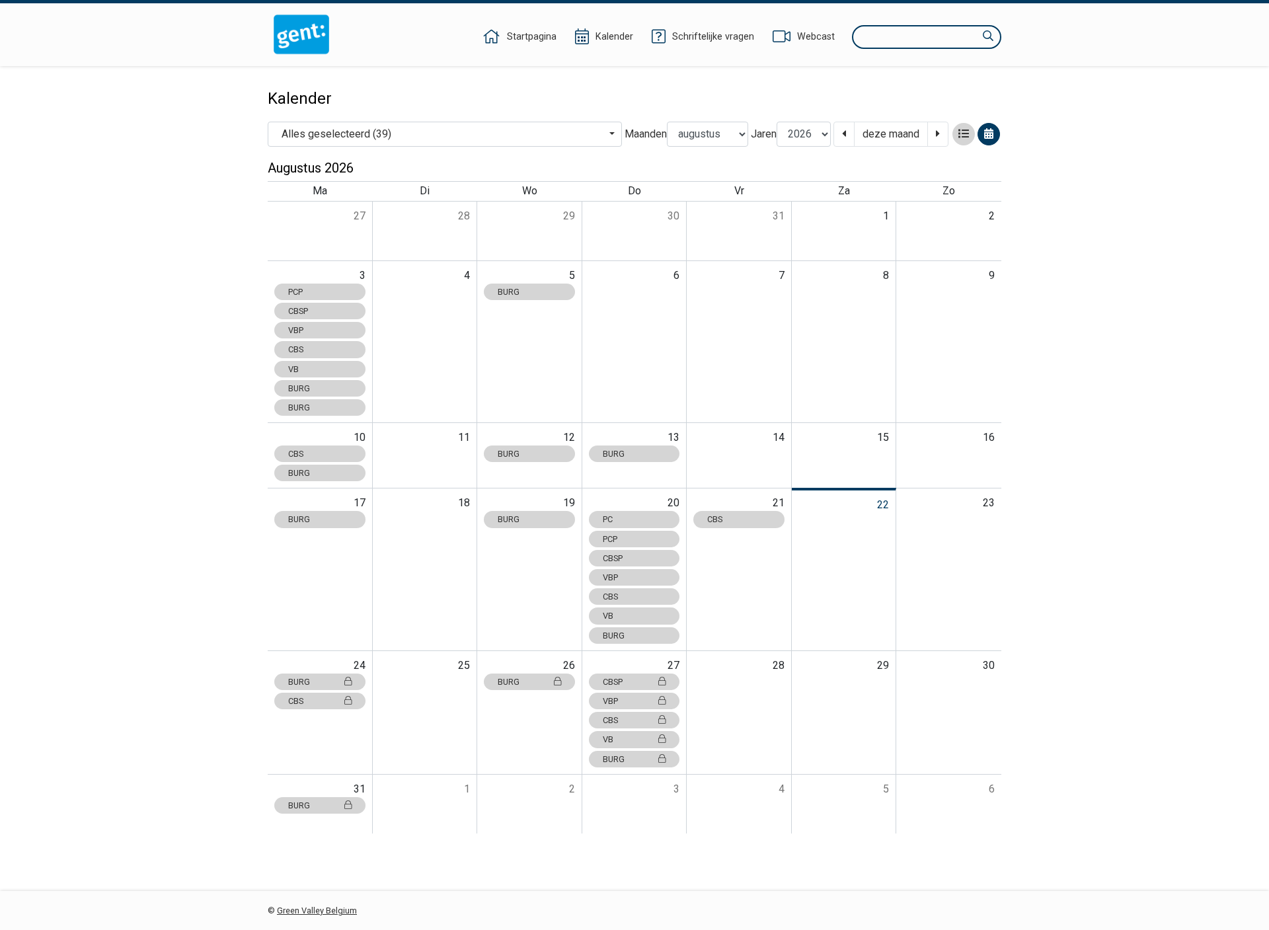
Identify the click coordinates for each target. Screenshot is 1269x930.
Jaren (764, 134)
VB (293, 369)
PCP (295, 292)
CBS (295, 349)
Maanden (646, 134)
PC (608, 519)
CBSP (298, 311)
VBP (295, 330)
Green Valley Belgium (317, 910)
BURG (299, 388)
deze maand (891, 134)
